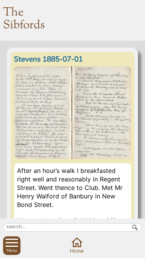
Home (77, 251)
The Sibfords (24, 19)
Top (137, 250)
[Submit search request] (135, 227)
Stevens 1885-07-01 (48, 59)
